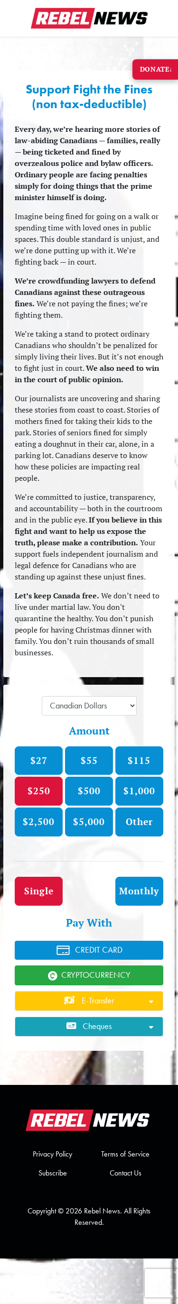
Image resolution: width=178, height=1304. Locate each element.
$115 (139, 760)
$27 (38, 760)
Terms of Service (125, 1154)
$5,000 (89, 821)
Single (39, 891)
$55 (89, 760)
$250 (39, 791)
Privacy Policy (52, 1154)
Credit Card (98, 949)
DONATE (156, 68)
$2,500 (39, 821)
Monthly (139, 891)
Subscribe (52, 1173)
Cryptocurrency (96, 975)
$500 (89, 791)
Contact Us (125, 1173)
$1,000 (139, 791)
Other (139, 821)
